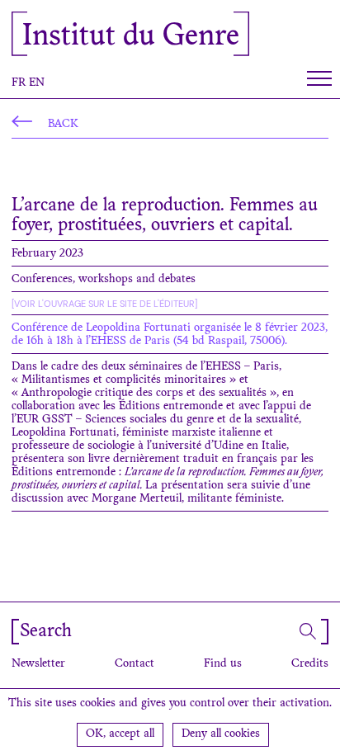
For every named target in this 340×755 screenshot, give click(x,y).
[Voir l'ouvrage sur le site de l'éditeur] (104, 303)
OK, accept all (120, 734)
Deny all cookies (221, 734)
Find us (223, 664)
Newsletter (38, 664)
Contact (134, 664)
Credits (309, 664)
